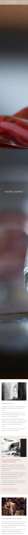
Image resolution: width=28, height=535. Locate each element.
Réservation (23, 2)
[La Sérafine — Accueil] (11, 2)
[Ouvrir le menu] (2, 2)
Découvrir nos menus (9, 489)
